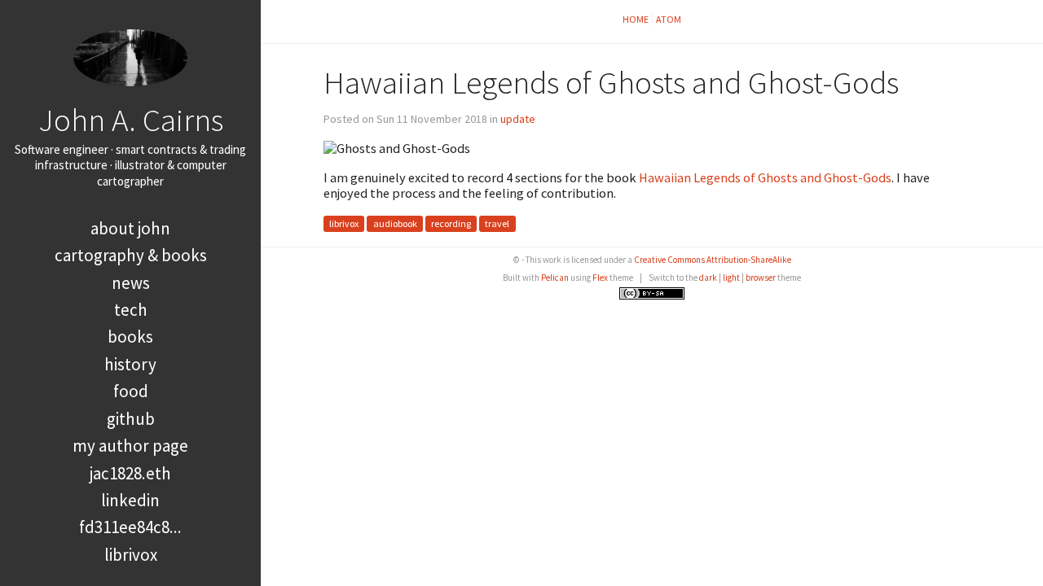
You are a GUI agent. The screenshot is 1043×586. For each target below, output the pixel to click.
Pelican (555, 277)
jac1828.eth (130, 473)
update (517, 119)
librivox (344, 223)
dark (708, 277)
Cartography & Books (131, 255)
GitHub (131, 419)
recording (451, 223)
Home (636, 19)
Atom (668, 19)
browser (761, 277)
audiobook (395, 223)
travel (497, 223)
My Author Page (130, 446)
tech (130, 310)
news (131, 283)
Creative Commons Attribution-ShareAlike (712, 259)
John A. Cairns (130, 119)
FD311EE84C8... (130, 527)
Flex (600, 277)
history (130, 364)
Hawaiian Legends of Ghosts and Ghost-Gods (765, 177)
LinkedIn (130, 500)
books (130, 337)
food (130, 391)
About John (130, 228)
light (731, 277)
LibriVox (130, 555)
